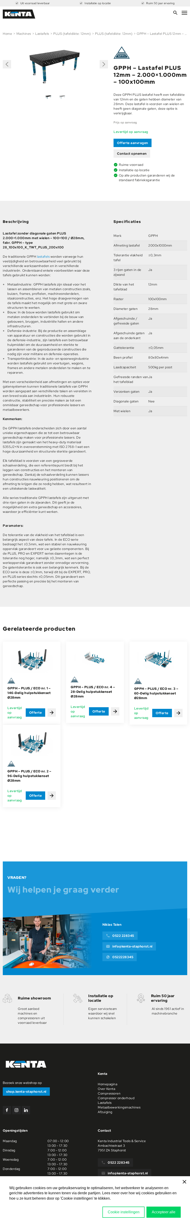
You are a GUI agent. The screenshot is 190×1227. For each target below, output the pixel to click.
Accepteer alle (163, 1212)
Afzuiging (105, 1112)
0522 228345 (123, 936)
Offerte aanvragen (132, 143)
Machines (23, 34)
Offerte (35, 712)
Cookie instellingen (123, 1212)
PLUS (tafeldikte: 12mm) (72, 34)
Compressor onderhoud (116, 1098)
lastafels (43, 256)
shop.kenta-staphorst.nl (26, 1091)
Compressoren (109, 1093)
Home (7, 34)
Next (103, 62)
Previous (7, 66)
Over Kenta (106, 1089)
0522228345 (122, 957)
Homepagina (107, 1084)
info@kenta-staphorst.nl (132, 946)
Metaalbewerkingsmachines (119, 1107)
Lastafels (42, 34)
